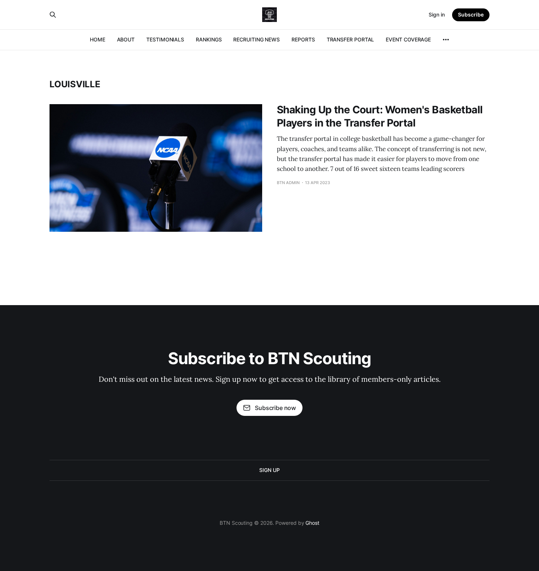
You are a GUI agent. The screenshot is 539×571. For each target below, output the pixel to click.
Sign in (437, 14)
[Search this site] (52, 14)
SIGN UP (269, 470)
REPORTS (303, 39)
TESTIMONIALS (165, 39)
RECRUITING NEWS (256, 39)
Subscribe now (275, 407)
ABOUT (126, 39)
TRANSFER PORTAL (350, 39)
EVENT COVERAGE (408, 39)
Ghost (312, 523)
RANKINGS (208, 39)
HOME (97, 39)
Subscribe (471, 14)
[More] (445, 39)
